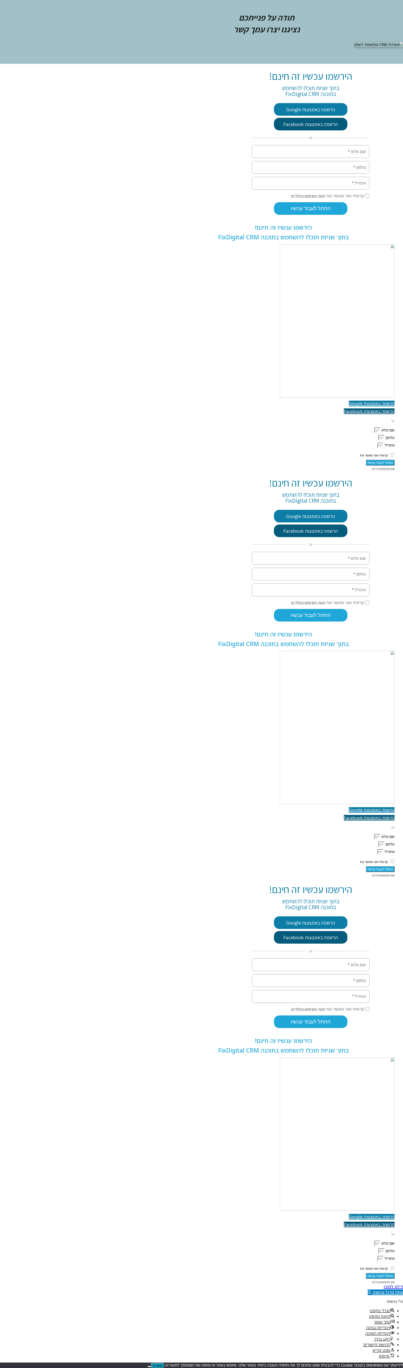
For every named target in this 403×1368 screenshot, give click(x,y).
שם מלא (387, 430)
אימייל (389, 445)
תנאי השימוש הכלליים (383, 468)
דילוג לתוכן (393, 1286)
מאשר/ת (157, 1365)
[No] (149, 1366)
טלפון (390, 437)
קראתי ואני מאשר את (374, 455)
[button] (385, 1292)
